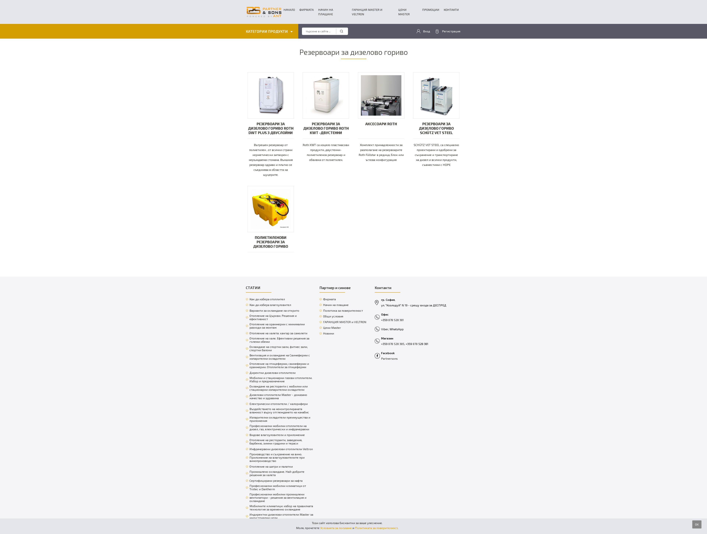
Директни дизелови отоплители (272, 372)
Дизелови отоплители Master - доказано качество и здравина (278, 396)
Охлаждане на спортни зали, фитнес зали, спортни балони (278, 348)
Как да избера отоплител (267, 299)
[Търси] (341, 31)
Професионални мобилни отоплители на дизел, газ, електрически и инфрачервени (279, 427)
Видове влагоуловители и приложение (277, 435)
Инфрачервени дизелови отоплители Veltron (281, 449)
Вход (426, 31)
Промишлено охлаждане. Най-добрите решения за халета (276, 473)
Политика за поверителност (343, 310)
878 (415, 344)
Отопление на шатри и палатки (271, 466)
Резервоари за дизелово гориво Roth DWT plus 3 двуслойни (270, 128)
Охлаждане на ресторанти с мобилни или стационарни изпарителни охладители (278, 388)
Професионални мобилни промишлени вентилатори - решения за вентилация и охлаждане (277, 498)
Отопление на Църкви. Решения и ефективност (273, 317)
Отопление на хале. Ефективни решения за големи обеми (279, 340)
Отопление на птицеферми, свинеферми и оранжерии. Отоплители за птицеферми (279, 365)
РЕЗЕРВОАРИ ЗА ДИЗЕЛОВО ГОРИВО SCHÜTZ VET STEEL (436, 128)
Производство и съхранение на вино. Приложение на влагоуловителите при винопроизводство (277, 457)
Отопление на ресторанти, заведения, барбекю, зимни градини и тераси (275, 441)
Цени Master (404, 12)
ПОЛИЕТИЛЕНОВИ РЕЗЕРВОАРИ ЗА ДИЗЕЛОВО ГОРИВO (270, 241)
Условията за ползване (336, 528)
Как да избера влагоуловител (270, 305)
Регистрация (451, 31)
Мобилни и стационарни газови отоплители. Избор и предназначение (280, 379)
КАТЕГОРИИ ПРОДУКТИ (267, 31)
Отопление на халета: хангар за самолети (278, 333)
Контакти (451, 9)
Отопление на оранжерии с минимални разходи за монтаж (277, 326)
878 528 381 (396, 320)
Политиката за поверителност (376, 528)
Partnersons (389, 358)
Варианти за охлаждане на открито (274, 310)
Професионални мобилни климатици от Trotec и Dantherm (277, 487)
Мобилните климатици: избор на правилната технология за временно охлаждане (281, 507)
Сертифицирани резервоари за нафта (276, 480)
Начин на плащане (325, 12)
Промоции (430, 9)
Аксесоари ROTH (381, 124)
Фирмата (306, 9)
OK (697, 524)
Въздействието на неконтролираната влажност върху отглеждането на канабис (279, 410)
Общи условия (333, 316)
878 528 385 (396, 344)
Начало (289, 9)
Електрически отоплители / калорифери (278, 403)
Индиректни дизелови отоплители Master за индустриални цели (281, 516)
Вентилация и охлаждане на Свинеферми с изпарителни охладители (279, 357)
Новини (328, 333)
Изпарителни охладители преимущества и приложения (279, 419)
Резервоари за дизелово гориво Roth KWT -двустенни (326, 128)
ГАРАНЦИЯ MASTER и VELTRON (367, 12)
